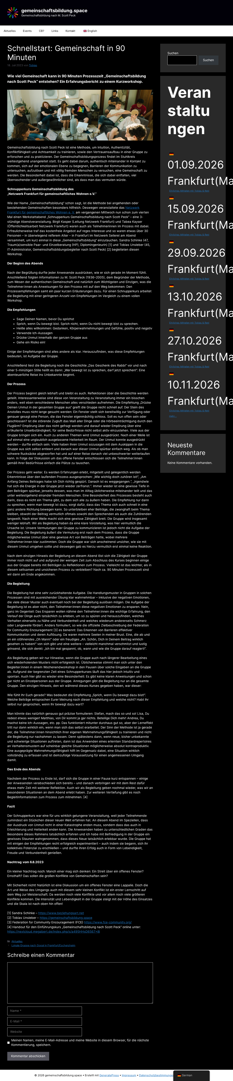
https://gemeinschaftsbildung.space (66, 918)
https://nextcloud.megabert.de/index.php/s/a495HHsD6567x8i (53, 931)
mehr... (173, 416)
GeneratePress (109, 1075)
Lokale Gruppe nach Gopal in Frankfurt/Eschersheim (43, 945)
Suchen (172, 53)
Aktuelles (10, 31)
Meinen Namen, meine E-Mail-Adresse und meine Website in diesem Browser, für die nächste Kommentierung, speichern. (80, 1042)
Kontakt (70, 31)
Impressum (129, 1075)
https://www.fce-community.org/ (108, 922)
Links (55, 31)
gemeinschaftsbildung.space (54, 10)
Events (27, 31)
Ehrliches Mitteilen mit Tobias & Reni (189, 190)
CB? (41, 31)
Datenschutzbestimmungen (157, 1075)
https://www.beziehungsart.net (61, 913)
